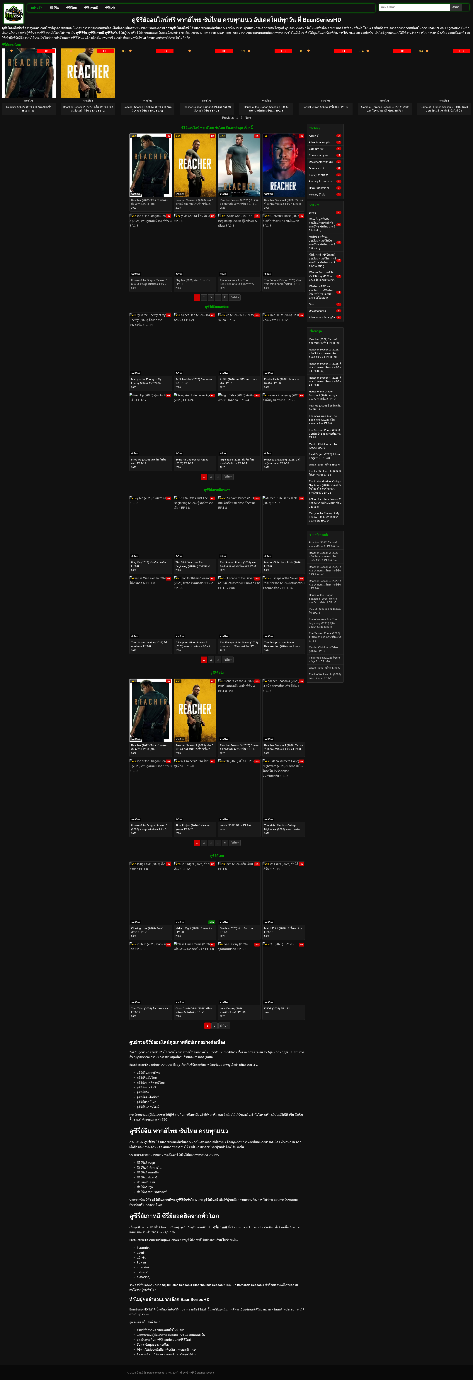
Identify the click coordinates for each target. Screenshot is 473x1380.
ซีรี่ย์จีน (54, 8)
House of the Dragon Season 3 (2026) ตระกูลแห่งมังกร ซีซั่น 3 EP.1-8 (323, 395)
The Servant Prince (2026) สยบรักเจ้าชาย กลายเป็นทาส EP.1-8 (325, 433)
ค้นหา (455, 7)
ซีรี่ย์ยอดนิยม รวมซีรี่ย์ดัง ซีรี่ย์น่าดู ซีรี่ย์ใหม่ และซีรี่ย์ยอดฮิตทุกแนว (324, 276)
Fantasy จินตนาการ (324, 181)
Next (248, 117)
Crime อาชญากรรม (324, 155)
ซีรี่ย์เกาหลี (91, 8)
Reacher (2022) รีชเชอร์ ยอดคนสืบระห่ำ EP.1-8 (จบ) (325, 341)
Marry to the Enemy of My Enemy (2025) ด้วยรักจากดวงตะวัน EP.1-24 (324, 517)
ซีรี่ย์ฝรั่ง (110, 8)
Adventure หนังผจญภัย (324, 317)
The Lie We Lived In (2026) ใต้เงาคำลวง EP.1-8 (325, 473)
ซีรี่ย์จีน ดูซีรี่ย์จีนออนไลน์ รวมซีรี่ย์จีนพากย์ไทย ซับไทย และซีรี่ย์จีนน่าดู (324, 242)
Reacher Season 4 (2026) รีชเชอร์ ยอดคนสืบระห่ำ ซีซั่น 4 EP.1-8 (325, 381)
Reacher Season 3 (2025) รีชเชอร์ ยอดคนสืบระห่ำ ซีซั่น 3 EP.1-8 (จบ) (325, 367)
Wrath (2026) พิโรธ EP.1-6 (324, 464)
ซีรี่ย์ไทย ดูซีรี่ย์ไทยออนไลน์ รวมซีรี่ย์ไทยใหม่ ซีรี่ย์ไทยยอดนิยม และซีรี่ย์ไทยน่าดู (324, 292)
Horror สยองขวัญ (324, 187)
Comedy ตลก (324, 148)
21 (225, 297)
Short (324, 304)
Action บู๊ (324, 135)
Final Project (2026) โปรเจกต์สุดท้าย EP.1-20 (324, 456)
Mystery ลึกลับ (324, 194)
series (325, 212)
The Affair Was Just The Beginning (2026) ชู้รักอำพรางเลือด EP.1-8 (323, 419)
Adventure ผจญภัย (324, 142)
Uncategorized (324, 310)
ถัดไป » (235, 297)
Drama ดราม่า (324, 168)
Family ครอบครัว (324, 174)
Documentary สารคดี (324, 161)
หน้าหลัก (36, 8)
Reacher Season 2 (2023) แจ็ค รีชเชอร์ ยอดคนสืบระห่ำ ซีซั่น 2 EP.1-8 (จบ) (324, 353)
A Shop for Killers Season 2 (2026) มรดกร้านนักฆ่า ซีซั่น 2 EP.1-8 (325, 503)
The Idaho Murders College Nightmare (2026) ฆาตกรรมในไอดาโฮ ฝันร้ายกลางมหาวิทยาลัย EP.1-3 (325, 487)
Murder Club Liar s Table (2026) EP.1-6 (323, 446)
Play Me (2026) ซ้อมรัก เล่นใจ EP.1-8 (325, 407)
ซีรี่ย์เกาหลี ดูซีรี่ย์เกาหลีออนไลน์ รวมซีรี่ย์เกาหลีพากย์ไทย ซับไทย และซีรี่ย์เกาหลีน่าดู (324, 260)
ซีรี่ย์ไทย (71, 8)
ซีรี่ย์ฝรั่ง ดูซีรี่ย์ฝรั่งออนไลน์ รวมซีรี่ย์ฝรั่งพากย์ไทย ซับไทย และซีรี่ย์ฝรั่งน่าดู (324, 225)
